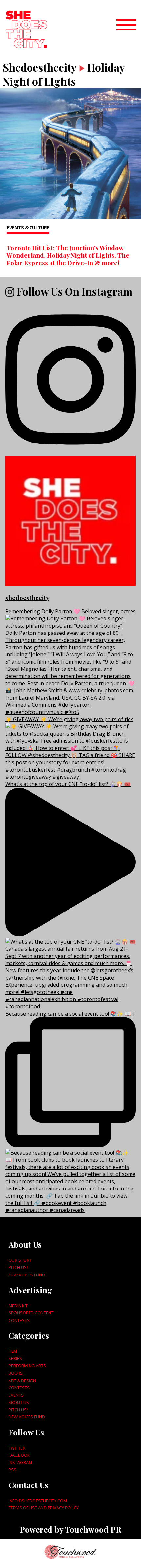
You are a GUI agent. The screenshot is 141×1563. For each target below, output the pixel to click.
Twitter (17, 1448)
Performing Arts (27, 1366)
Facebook (19, 1455)
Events (16, 1395)
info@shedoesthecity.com (38, 1500)
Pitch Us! (18, 1267)
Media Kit (18, 1306)
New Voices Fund (27, 1275)
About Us (19, 1402)
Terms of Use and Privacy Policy (44, 1508)
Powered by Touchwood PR (70, 1529)
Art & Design (22, 1380)
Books (16, 1373)
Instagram (20, 1462)
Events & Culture (28, 227)
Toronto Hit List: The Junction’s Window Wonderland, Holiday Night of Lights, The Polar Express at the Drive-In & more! (68, 255)
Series (15, 1358)
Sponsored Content (31, 1313)
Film (13, 1351)
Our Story (20, 1260)
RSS (12, 1470)
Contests (19, 1320)
